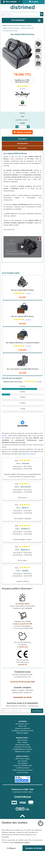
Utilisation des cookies (22, 751)
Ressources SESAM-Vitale (22, 765)
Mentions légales (22, 733)
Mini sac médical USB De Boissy (22, 316)
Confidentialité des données (22, 749)
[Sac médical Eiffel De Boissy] (38, 44)
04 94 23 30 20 (17, 682)
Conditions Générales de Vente (22, 730)
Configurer (11, 848)
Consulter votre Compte (22, 747)
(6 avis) (22, 89)
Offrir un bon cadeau (22, 758)
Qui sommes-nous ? (22, 724)
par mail (31, 682)
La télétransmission (22, 768)
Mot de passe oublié (22, 744)
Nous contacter (22, 740)
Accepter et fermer (33, 848)
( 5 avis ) (28, 346)
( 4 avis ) (28, 293)
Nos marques (22, 761)
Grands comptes (22, 772)
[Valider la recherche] (41, 14)
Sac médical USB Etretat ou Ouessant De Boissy (22, 343)
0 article (34, 2)
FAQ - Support (23, 742)
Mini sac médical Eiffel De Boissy (22, 290)
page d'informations (29, 454)
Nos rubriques (22, 763)
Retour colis (22, 726)
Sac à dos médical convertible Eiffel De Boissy (22, 369)
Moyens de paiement (22, 728)
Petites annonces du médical (22, 770)
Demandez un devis (22, 697)
